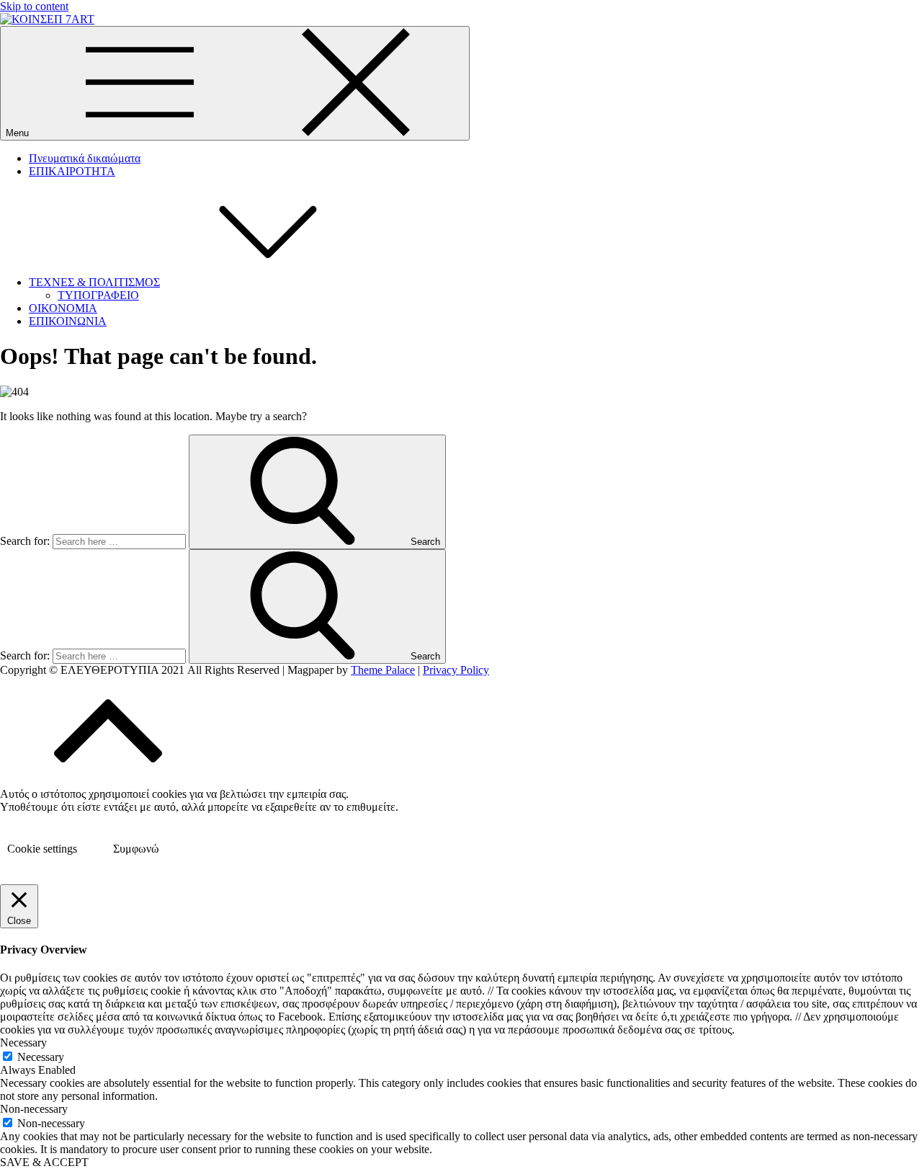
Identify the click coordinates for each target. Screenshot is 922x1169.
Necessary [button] (23, 1042)
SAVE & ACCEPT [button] (44, 1162)
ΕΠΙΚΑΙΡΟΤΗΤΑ (72, 171)
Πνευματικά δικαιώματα (84, 158)
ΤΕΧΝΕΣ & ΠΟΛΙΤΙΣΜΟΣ (94, 282)
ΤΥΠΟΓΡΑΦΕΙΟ (98, 295)
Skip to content (34, 6)
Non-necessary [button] (34, 1109)
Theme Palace (383, 670)
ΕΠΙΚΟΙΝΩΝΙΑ (68, 321)
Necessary (40, 1057)
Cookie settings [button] (42, 849)
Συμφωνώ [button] (136, 849)
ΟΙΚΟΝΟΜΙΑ (63, 308)
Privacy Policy (456, 670)
